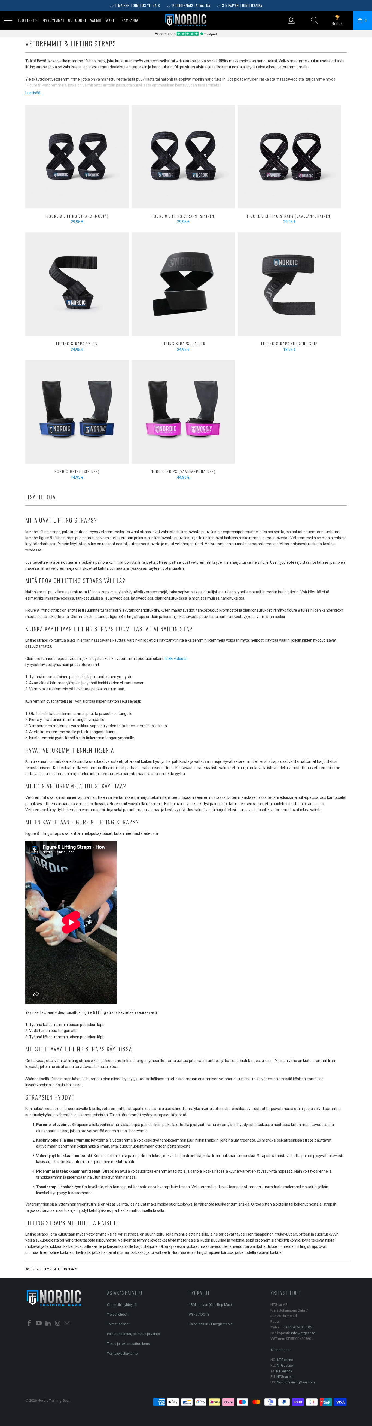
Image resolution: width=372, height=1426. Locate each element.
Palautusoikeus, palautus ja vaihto (133, 1334)
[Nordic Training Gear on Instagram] (58, 1323)
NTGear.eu (284, 1377)
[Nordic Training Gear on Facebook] (29, 1323)
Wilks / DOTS (199, 1314)
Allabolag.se (280, 1350)
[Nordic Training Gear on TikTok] (48, 1323)
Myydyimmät (53, 20)
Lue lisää (32, 93)
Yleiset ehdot (117, 1314)
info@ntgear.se (303, 1333)
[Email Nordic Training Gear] (67, 1323)
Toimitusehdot (118, 1324)
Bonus (337, 23)
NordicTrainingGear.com (296, 1382)
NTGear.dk (284, 1371)
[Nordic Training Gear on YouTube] (39, 1323)
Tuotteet (26, 20)
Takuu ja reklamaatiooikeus (128, 1344)
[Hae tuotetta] (314, 20)
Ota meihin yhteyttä (122, 1305)
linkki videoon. (176, 658)
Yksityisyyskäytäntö (122, 1353)
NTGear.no (285, 1360)
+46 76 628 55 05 (299, 1327)
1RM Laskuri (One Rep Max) (210, 1305)
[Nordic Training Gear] (185, 21)
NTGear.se (285, 1365)
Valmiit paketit (104, 20)
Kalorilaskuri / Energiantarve (210, 1324)
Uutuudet (77, 20)
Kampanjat (130, 20)
